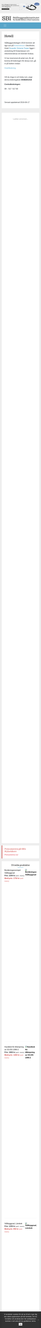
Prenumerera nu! (11, 855)
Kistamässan (19, 46)
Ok (21, 1324)
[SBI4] (20, 6)
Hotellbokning (10, 68)
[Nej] (38, 1320)
